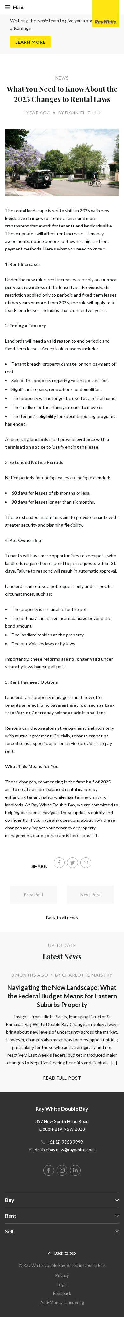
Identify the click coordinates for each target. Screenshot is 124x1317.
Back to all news (62, 917)
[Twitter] (72, 862)
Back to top (65, 1253)
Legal (62, 1284)
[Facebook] (59, 862)
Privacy (62, 1275)
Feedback (62, 1293)
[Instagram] (62, 1170)
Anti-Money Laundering (62, 1302)
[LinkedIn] (75, 1170)
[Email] (85, 862)
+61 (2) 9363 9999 (65, 1141)
